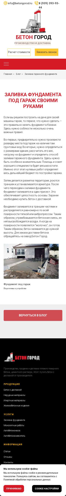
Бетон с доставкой (13, 390)
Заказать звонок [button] (46, 52)
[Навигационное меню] (6, 64)
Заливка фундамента (14, 420)
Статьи (7, 451)
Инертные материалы (14, 400)
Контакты (8, 462)
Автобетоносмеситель (14, 436)
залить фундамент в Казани (39, 124)
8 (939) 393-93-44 (49, 5)
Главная (8, 74)
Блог (18, 74)
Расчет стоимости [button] (19, 52)
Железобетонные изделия (16, 405)
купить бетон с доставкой (35, 199)
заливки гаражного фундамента (23, 158)
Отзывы (8, 457)
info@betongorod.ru (20, 3)
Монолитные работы (14, 425)
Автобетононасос (12, 430)
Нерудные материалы (14, 395)
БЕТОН (34, 37)
